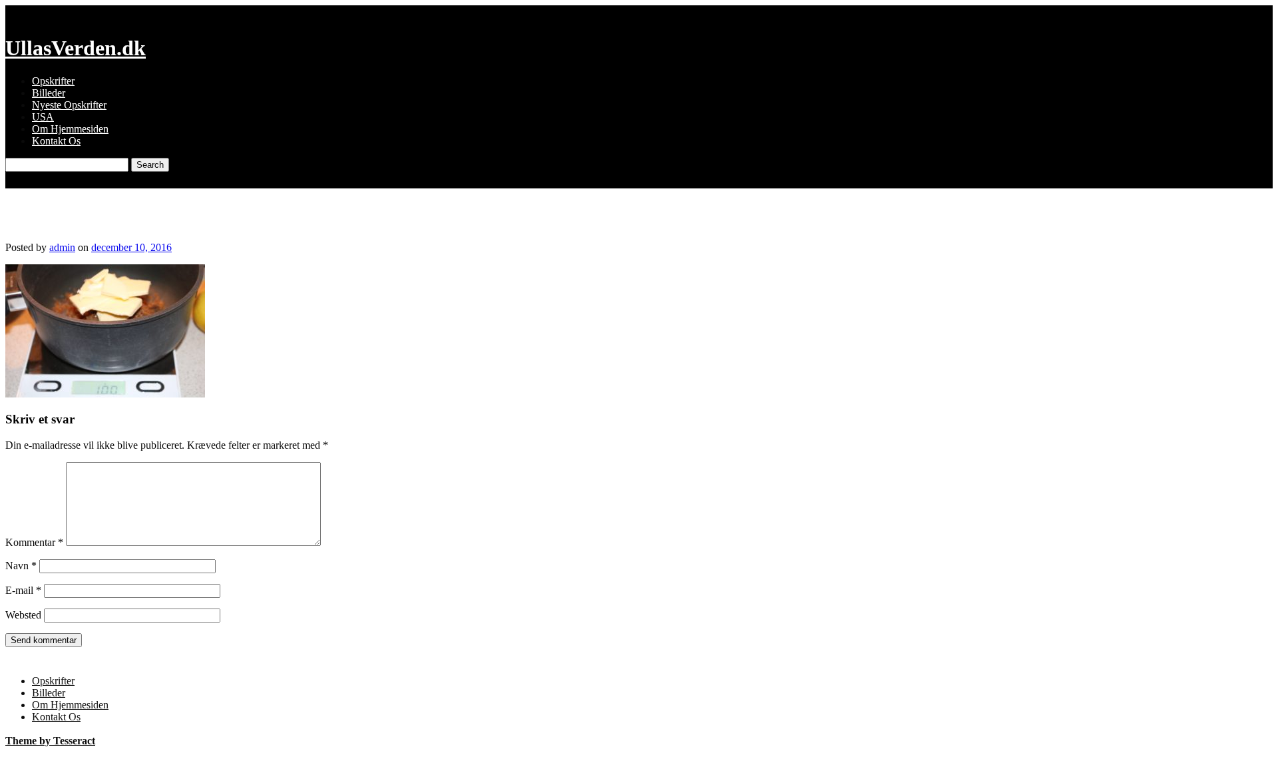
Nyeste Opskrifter (69, 105)
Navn (21, 565)
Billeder (48, 93)
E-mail (23, 590)
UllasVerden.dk (75, 48)
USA (43, 117)
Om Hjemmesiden (70, 128)
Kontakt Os (56, 140)
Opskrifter (53, 81)
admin (62, 247)
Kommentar (34, 542)
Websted (23, 615)
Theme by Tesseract (50, 740)
